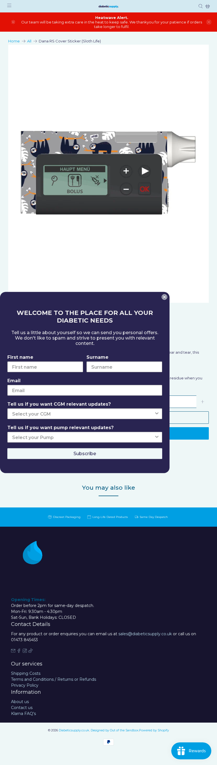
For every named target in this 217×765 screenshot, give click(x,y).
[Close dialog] (164, 297)
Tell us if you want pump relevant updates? (60, 427)
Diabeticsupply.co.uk (74, 730)
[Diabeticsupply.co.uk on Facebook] (19, 651)
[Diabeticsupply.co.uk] (108, 6)
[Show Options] (157, 414)
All (29, 41)
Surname (97, 357)
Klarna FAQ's (23, 713)
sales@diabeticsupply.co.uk (145, 633)
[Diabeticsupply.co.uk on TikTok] (30, 651)
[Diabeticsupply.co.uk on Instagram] (25, 651)
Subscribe (84, 453)
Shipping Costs (25, 673)
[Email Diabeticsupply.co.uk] (13, 651)
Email (14, 380)
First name (20, 357)
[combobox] (83, 414)
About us (20, 701)
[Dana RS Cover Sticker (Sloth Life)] (108, 174)
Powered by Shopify (154, 730)
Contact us (21, 707)
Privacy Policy (24, 685)
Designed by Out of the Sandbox (114, 730)
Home (14, 41)
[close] (209, 22)
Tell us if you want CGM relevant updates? (59, 404)
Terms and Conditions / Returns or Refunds (53, 679)
